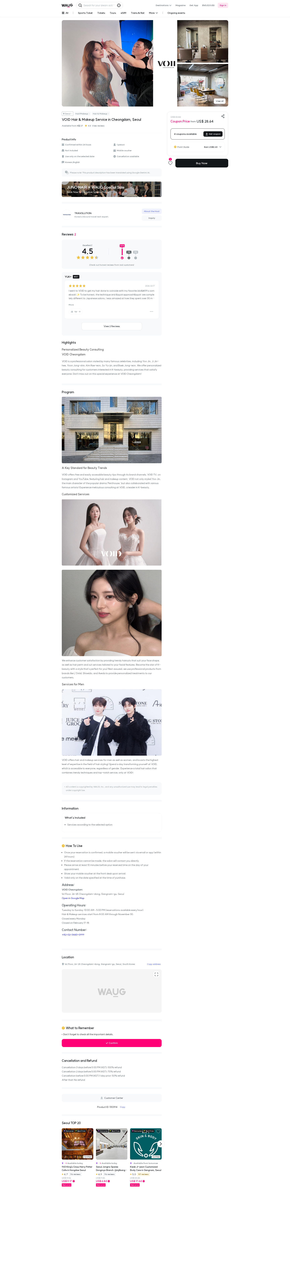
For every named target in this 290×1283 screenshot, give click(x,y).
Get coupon (215, 134)
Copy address (154, 964)
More (71, 304)
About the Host (152, 211)
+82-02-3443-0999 (73, 934)
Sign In (223, 5)
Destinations (162, 5)
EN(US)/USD (208, 5)
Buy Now (201, 163)
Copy (122, 1107)
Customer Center (113, 1097)
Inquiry (152, 218)
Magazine (180, 5)
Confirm (113, 1043)
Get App (193, 5)
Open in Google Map (73, 898)
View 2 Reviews (112, 326)
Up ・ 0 (77, 311)
